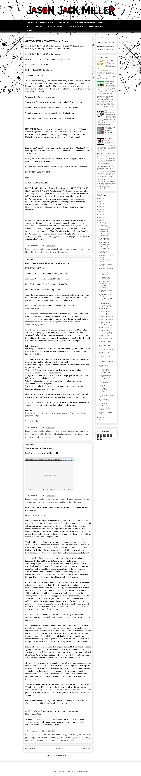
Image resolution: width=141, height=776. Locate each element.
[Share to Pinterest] (54, 246)
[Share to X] (51, 246)
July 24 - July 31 (105, 306)
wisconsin (77, 502)
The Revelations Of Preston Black (91, 22)
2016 (101, 209)
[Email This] (47, 246)
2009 (101, 420)
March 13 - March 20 (107, 361)
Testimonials (30, 153)
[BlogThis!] (49, 246)
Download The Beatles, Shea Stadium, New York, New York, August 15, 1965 (106, 168)
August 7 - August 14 (107, 299)
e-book (85, 735)
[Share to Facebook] (53, 246)
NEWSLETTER (76, 26)
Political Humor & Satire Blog (49, 489)
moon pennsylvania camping (75, 434)
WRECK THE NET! (56, 26)
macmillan (41, 741)
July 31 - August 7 (106, 303)
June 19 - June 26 (106, 316)
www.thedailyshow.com (68, 460)
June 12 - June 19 (106, 319)
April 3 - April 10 (106, 349)
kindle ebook (36, 252)
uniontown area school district (49, 437)
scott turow (69, 741)
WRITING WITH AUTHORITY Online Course (47, 41)
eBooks (44, 738)
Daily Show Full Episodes (33, 489)
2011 (101, 223)
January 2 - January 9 (107, 412)
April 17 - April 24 (106, 341)
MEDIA (39, 26)
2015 (101, 212)
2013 (101, 217)
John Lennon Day (102, 179)
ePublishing (53, 738)
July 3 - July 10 (105, 311)
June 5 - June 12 (105, 322)
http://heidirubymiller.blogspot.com (40, 207)
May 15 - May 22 (106, 330)
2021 (101, 198)
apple (66, 735)
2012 (101, 220)
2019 (101, 201)
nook (48, 741)
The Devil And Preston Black (40, 22)
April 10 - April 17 (106, 345)
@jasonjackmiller (108, 46)
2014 (101, 214)
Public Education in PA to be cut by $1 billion (47, 263)
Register (28, 177)
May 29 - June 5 (105, 325)
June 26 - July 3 (105, 314)
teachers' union (65, 502)
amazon (47, 735)
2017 (101, 206)
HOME (29, 30)
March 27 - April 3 (106, 352)
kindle (28, 252)
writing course (60, 252)
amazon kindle (37, 249)
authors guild (75, 735)
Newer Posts (31, 749)
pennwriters (48, 252)
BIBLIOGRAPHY (96, 26)
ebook (47, 249)
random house (57, 741)
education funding (74, 431)
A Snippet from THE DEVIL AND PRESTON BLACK (110, 112)
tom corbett (30, 437)
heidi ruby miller (58, 249)
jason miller (85, 249)
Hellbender (64, 22)
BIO (28, 26)
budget (48, 431)
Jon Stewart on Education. (38, 448)
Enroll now (47, 70)
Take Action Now (32, 421)
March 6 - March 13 (106, 365)
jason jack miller (72, 249)
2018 (101, 204)
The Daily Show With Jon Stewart (34, 458)
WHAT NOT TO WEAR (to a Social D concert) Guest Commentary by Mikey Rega (105, 98)
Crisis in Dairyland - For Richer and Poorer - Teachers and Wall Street (43, 459)
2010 (101, 417)
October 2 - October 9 (107, 268)
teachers (54, 502)
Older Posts (85, 749)
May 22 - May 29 (106, 327)
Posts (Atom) (63, 756)
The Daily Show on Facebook (66, 489)
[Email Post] (42, 245)
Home (59, 749)
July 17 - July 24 (105, 308)
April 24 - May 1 (105, 338)
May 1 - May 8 (105, 335)
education (61, 431)
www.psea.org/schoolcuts (36, 308)
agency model (37, 735)
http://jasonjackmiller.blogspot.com (64, 237)
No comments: (33, 245)
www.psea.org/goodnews (36, 325)
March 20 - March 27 (107, 356)
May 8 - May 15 (105, 333)
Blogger (84, 772)
